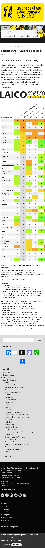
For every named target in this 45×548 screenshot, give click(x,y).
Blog (21, 36)
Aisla (3, 130)
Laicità (11, 46)
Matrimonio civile (11, 429)
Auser (3, 221)
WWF (3, 256)
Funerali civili (9, 425)
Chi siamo (13, 32)
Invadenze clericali (11, 427)
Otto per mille (10, 442)
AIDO (3, 124)
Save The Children (5, 157)
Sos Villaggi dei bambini (6, 172)
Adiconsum (5, 153)
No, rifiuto (16, 545)
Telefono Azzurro (7, 190)
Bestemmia (9, 390)
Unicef (4, 161)
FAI (3, 238)
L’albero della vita (7, 227)
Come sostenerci (8, 36)
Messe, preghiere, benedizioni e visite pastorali (22, 432)
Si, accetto (6, 545)
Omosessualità (10, 434)
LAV (3, 253)
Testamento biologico (13, 449)
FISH (3, 168)
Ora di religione (10, 439)
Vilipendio (8, 457)
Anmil (3, 127)
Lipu (3, 224)
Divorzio (8, 410)
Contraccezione (10, 400)
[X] (22, 352)
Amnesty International (6, 141)
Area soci (6, 520)
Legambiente (6, 180)
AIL (3, 211)
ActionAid (5, 217)
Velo (6, 454)
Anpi (3, 250)
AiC (3, 197)
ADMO (4, 134)
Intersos (4, 204)
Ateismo (6, 509)
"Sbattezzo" (9, 447)
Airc (3, 234)
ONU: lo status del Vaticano (15, 437)
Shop (28, 36)
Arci (3, 146)
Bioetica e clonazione (12, 392)
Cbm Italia (5, 246)
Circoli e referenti (8, 489)
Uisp (3, 207)
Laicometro (20, 46)
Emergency (5, 194)
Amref (4, 183)
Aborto (7, 382)
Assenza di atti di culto (38, 115)
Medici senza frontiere (6, 242)
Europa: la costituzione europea (16, 415)
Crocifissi (8, 407)
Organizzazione (7, 117)
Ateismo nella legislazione (14, 387)
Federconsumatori (8, 260)
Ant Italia (4, 137)
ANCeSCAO (5, 149)
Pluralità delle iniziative (32, 115)
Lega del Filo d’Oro (8, 165)
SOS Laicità (7, 372)
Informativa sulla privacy (9, 527)
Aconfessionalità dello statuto (20, 115)
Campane (8, 395)
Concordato (9, 397)
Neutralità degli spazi (26, 115)
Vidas (3, 231)
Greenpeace (6, 187)
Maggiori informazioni (11, 540)
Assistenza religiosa (12, 385)
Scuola (7, 452)
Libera (4, 200)
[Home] (22, 22)
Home (5, 32)
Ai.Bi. (3, 120)
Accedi (35, 36)
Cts (3, 177)
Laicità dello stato (9, 380)
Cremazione (9, 405)
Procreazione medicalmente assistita (18, 444)
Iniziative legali (8, 375)
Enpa (3, 214)
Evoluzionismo (10, 422)
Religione (6, 515)
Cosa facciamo (27, 32)
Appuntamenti (8, 518)
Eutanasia (8, 419)
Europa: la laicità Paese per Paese (17, 417)
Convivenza (9, 402)
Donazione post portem (13, 412)
